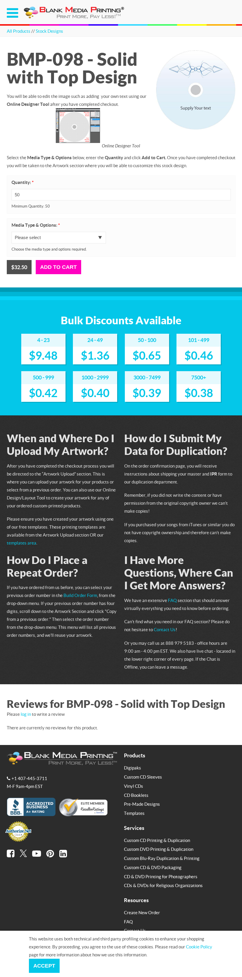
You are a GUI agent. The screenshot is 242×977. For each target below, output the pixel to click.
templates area (21, 542)
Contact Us (165, 629)
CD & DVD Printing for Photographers (160, 876)
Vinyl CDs (133, 786)
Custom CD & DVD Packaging (153, 867)
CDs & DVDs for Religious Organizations (163, 885)
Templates (134, 813)
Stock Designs (49, 31)
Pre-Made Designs (142, 804)
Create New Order (142, 912)
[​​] (10, 853)
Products (134, 755)
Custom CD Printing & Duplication (157, 840)
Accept (44, 966)
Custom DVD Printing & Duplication (158, 849)
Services (134, 828)
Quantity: (23, 182)
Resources (136, 900)
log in (26, 714)
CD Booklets (136, 795)
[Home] (74, 17)
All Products (18, 31)
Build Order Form (80, 595)
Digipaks (132, 767)
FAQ (172, 600)
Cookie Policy (199, 946)
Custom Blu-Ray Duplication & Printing (162, 858)
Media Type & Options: (36, 225)
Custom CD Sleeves (143, 776)
